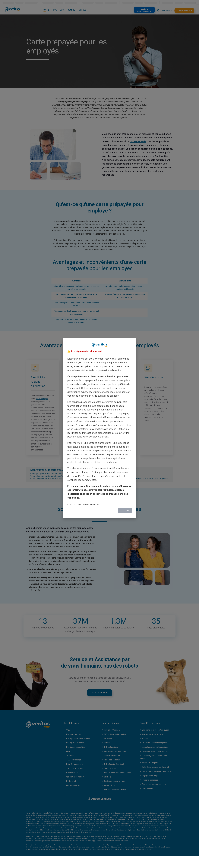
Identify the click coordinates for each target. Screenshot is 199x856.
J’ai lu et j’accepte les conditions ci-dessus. (85, 504)
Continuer (125, 510)
